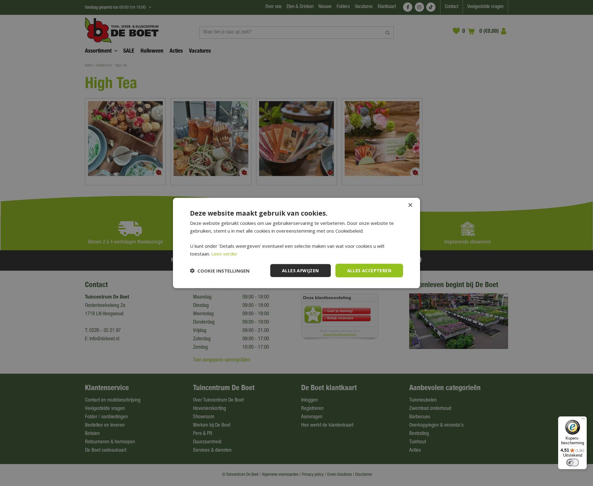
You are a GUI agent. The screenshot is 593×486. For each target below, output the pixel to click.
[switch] (572, 462)
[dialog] (296, 243)
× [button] (410, 205)
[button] (220, 270)
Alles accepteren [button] (369, 270)
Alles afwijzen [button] (300, 270)
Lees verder (224, 253)
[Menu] (583, 420)
